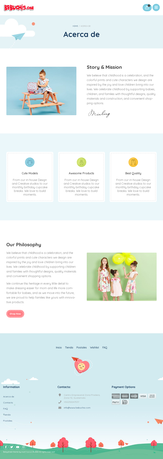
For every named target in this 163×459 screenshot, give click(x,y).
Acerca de (8, 396)
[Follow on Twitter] (11, 446)
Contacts (8, 402)
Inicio (59, 347)
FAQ (104, 347)
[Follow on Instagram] (23, 446)
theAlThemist (26, 452)
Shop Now (15, 313)
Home (75, 26)
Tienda (69, 347)
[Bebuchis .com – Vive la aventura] (19, 8)
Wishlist (94, 347)
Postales (81, 347)
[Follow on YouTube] (17, 446)
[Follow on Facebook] (5, 446)
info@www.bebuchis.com (77, 407)
